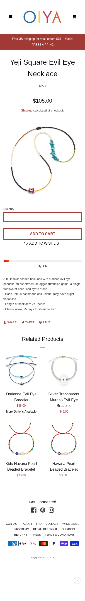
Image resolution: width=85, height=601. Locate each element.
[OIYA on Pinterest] (43, 511)
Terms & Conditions (60, 534)
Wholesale (70, 523)
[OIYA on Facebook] (34, 511)
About (27, 523)
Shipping (26, 110)
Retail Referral (45, 529)
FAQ (38, 523)
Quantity (8, 209)
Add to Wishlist (45, 243)
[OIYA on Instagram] (51, 511)
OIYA (51, 557)
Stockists (21, 529)
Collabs (52, 523)
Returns (20, 534)
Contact (12, 523)
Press (36, 534)
